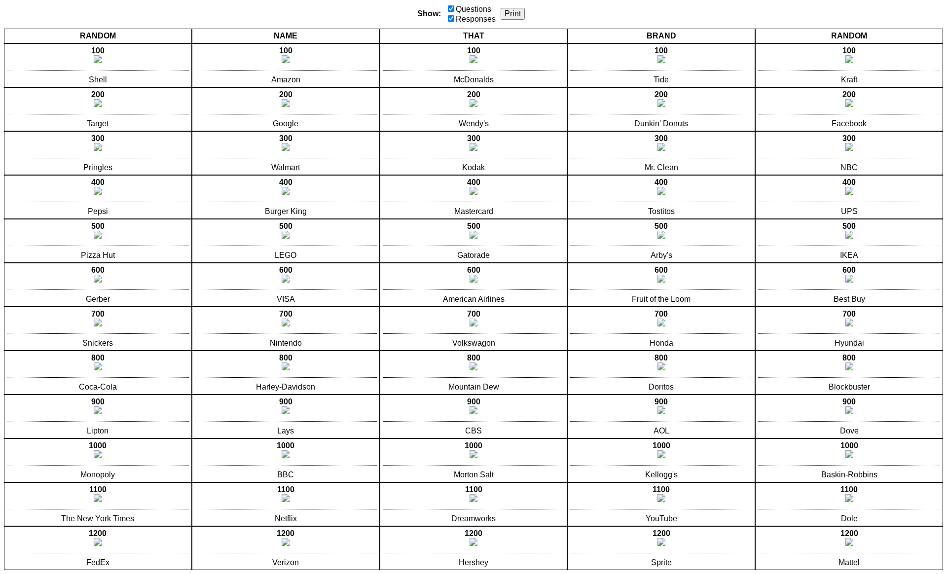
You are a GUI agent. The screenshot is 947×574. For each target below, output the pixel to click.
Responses (476, 19)
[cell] (98, 65)
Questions (473, 9)
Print (513, 13)
